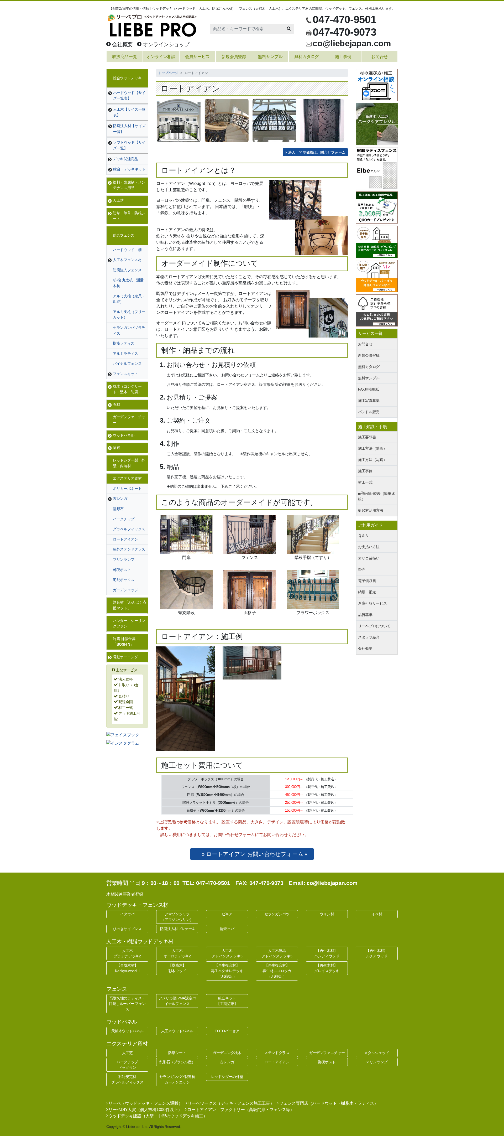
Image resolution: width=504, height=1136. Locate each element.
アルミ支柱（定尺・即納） (129, 299)
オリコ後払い (369, 558)
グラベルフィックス (129, 529)
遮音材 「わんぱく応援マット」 (129, 605)
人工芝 (118, 200)
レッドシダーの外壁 (227, 1077)
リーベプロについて (374, 626)
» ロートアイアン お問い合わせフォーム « (254, 854)
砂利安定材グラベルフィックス (127, 1079)
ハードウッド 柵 (127, 250)
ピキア (227, 914)
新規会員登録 (369, 355)
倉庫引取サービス (372, 603)
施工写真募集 (369, 400)
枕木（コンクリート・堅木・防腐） (127, 389)
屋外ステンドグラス (129, 549)
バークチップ (123, 519)
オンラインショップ (165, 44)
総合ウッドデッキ (127, 78)
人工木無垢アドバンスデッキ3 (277, 953)
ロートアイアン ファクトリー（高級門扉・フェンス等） (240, 1109)
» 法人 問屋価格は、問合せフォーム (315, 152)
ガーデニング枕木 (227, 1053)
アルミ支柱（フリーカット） (129, 315)
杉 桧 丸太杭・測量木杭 (128, 283)
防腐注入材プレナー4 (177, 929)
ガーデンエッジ (125, 590)
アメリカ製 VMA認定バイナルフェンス (177, 1001)
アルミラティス (125, 353)
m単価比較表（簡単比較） (376, 496)
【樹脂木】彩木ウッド (177, 968)
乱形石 (118, 509)
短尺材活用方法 (370, 510)
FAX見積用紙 (368, 389)
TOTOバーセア (227, 1031)
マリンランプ (123, 559)
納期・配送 (367, 592)
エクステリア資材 (127, 478)
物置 (116, 447)
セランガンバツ (277, 914)
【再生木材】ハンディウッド (326, 953)
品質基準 (365, 615)
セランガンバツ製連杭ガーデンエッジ (177, 1079)
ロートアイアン (125, 539)
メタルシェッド (376, 1053)
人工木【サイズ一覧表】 (129, 112)
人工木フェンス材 (127, 260)
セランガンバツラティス (129, 330)
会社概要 (122, 44)
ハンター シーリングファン (129, 624)
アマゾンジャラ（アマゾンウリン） (177, 917)
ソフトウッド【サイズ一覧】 (129, 145)
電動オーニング (125, 657)
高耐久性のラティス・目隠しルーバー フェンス (127, 1003)
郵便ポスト (122, 570)
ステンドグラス (277, 1053)
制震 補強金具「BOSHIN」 (124, 642)
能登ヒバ (227, 929)
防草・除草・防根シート (129, 216)
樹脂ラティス (123, 343)
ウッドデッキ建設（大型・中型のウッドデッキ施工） (157, 1116)
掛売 (361, 569)
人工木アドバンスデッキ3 (227, 953)
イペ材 (376, 914)
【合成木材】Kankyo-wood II (127, 968)
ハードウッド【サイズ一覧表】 (129, 96)
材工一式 (365, 482)
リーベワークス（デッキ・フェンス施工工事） (230, 1103)
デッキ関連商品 (125, 159)
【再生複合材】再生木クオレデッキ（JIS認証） (227, 970)
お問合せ (365, 344)
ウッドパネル (123, 435)
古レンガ (120, 498)
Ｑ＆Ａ (363, 535)
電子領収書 (367, 581)
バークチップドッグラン (127, 1065)
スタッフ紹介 (369, 637)
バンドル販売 (369, 412)
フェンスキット (125, 374)
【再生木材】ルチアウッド (376, 953)
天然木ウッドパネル (127, 1031)
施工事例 (365, 471)
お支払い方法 (369, 547)
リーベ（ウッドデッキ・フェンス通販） (145, 1103)
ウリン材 (327, 914)
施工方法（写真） (372, 460)
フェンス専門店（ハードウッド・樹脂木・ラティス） (328, 1103)
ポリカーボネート (127, 488)
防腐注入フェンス (127, 270)
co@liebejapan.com (352, 43)
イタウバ (127, 914)
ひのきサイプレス (127, 929)
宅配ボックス (123, 580)
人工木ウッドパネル (177, 1031)
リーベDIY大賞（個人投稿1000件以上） (145, 1109)
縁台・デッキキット (129, 169)
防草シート (177, 1053)
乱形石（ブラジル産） (177, 1062)
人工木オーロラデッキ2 (177, 953)
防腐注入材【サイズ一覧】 (129, 129)
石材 (116, 404)
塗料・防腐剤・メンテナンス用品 (129, 185)
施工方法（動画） (372, 448)
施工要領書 (367, 437)
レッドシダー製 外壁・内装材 (129, 463)
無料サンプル (369, 378)
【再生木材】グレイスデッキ (326, 968)
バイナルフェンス (127, 363)
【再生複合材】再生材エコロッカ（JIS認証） (276, 970)
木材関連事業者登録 (124, 894)
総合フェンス (123, 235)
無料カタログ (369, 367)
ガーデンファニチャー (129, 420)
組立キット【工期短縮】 (227, 1001)
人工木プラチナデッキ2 (127, 953)
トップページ (168, 73)
